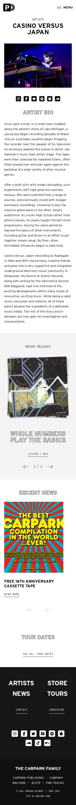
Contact (22, 709)
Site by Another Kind (38, 796)
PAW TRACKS (55, 783)
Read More (11, 594)
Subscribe (56, 709)
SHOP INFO (54, 791)
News (21, 693)
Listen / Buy (38, 454)
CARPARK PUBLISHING (28, 777)
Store (57, 683)
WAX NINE (19, 783)
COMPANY (56, 777)
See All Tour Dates (38, 653)
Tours (57, 693)
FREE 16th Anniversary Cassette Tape (29, 583)
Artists (21, 683)
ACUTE (36, 783)
